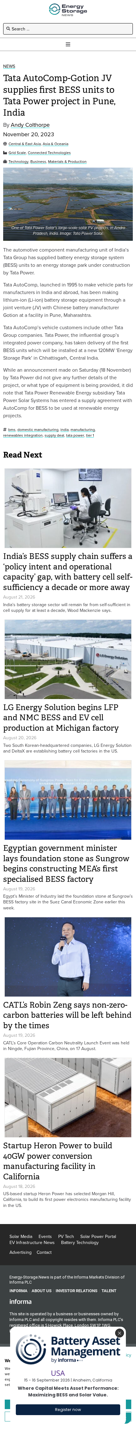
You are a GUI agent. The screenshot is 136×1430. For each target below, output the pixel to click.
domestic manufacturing (38, 430)
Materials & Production (67, 162)
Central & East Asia (25, 144)
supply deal (54, 435)
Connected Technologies (49, 153)
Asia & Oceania (55, 144)
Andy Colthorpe (30, 125)
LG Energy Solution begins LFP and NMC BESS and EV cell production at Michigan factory (61, 717)
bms (11, 430)
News (9, 66)
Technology (18, 162)
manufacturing (83, 430)
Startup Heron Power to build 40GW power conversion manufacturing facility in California (57, 1161)
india (64, 430)
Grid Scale (17, 153)
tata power (75, 435)
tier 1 (90, 435)
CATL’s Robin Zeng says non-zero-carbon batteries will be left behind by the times (67, 1015)
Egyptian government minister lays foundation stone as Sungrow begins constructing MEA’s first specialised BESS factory (66, 863)
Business (38, 162)
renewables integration (23, 435)
